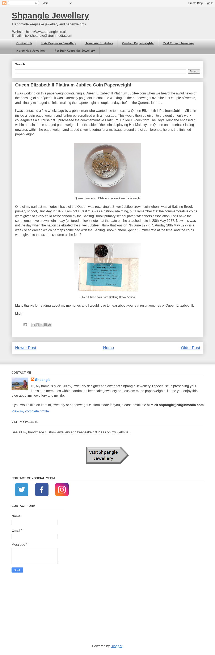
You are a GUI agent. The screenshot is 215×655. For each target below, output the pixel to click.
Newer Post (25, 347)
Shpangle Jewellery (50, 15)
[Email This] (33, 325)
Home (108, 347)
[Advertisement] (108, 608)
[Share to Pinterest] (49, 325)
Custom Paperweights (138, 43)
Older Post (190, 347)
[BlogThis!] (37, 325)
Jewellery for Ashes (99, 43)
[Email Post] (25, 324)
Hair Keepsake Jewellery (58, 43)
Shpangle (42, 380)
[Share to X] (41, 325)
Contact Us (24, 43)
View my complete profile (30, 411)
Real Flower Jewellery (178, 43)
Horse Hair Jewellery (31, 50)
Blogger (116, 646)
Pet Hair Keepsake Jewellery (75, 50)
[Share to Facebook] (45, 325)
